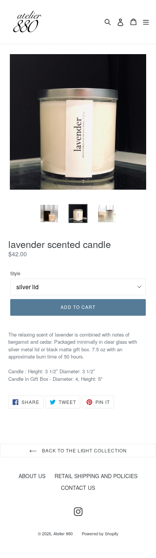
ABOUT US (32, 476)
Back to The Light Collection (84, 450)
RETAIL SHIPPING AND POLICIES (96, 476)
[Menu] (145, 21)
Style (15, 273)
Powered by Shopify (100, 533)
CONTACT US (78, 487)
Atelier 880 (63, 533)
